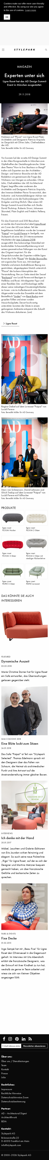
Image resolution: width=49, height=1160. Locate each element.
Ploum (21, 258)
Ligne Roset (40, 223)
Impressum (6, 1089)
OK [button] (6, 17)
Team (3, 1065)
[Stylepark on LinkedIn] (23, 1039)
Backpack (7, 277)
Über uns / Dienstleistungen (15, 1061)
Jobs (3, 1077)
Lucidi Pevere (20, 233)
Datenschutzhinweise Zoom (15, 1097)
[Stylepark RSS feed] (30, 1039)
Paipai (5, 233)
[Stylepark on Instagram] (10, 1039)
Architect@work (9, 1117)
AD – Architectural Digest (14, 1113)
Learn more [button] (30, 10)
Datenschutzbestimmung (13, 1101)
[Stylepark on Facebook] (4, 1039)
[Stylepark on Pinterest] (17, 1039)
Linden (17, 296)
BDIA (4, 1121)
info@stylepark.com (11, 1145)
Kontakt (5, 1069)
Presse (4, 1073)
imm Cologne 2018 (25, 239)
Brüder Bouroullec (38, 258)
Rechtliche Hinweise (11, 1093)
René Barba (32, 296)
